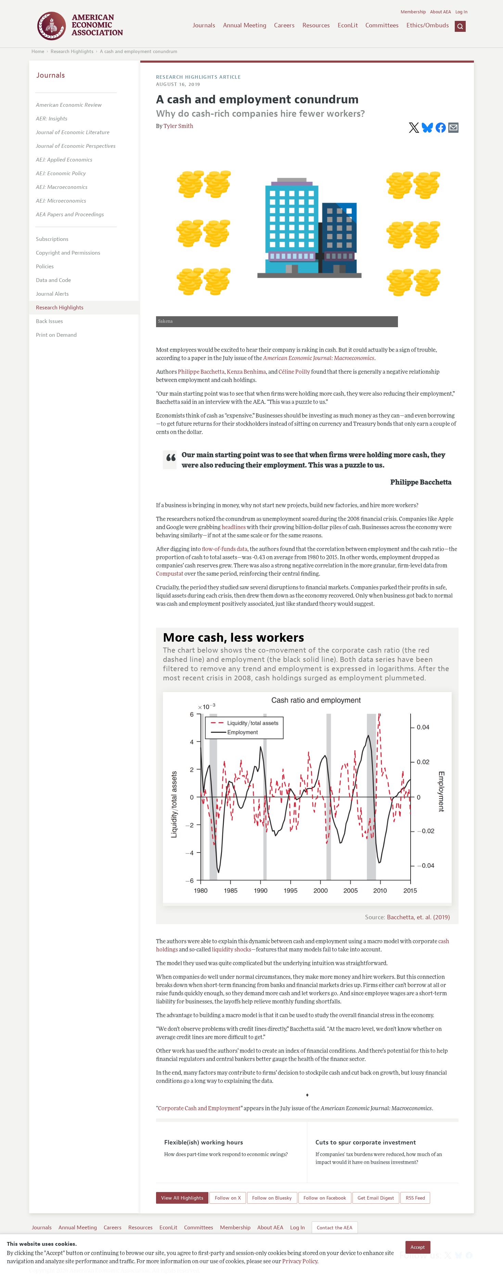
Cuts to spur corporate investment (365, 1142)
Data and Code (53, 280)
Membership (413, 12)
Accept (418, 1247)
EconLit (348, 25)
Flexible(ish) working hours (203, 1142)
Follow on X (228, 1198)
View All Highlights (182, 1198)
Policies (45, 266)
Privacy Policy (299, 1262)
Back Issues (49, 321)
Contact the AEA (334, 1228)
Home (37, 51)
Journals (204, 25)
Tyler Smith (178, 126)
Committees (382, 25)
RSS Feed (415, 1198)
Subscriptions (52, 239)
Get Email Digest (376, 1198)
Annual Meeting (245, 25)
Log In (461, 12)
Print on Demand (56, 335)
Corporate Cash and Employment (199, 1109)
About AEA (440, 12)
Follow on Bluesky (272, 1198)
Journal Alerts (52, 294)
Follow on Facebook (325, 1198)
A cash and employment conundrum (138, 51)
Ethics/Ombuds (428, 25)
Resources (316, 25)
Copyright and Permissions (68, 252)
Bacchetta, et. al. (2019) (418, 917)
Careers (284, 25)
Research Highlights (72, 51)
